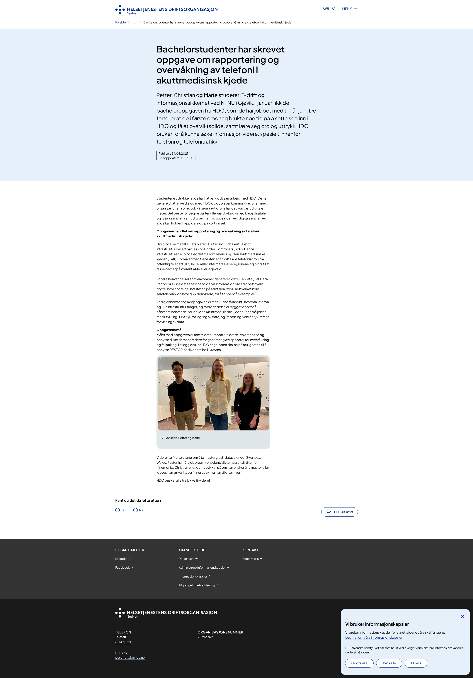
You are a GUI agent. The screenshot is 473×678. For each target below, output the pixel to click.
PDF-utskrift (343, 512)
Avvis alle (389, 663)
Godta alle (359, 663)
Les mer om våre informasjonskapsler (373, 637)
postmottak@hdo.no (130, 657)
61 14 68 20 (123, 642)
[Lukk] (462, 616)
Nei (141, 510)
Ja (122, 510)
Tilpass (416, 663)
